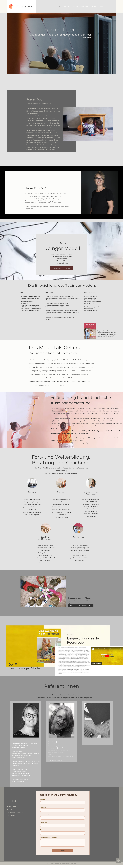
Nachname (43, 807)
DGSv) (58, 742)
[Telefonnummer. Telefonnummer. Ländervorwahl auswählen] (43, 825)
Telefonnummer (44, 822)
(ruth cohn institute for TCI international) (60, 756)
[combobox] (62, 833)
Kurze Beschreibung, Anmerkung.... (49, 837)
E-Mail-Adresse (44, 814)
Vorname (43, 799)
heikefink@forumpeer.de (74, 443)
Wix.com (73, 864)
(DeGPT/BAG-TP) (62, 748)
